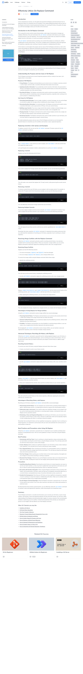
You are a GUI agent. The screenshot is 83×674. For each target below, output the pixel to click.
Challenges (17, 2)
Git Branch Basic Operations (26, 510)
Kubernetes (77, 47)
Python (76, 68)
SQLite (72, 68)
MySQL (72, 64)
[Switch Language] (66, 2)
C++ (72, 72)
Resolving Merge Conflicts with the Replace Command (7, 35)
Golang (72, 70)
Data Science (73, 76)
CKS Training (73, 53)
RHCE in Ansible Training (75, 55)
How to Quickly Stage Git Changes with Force (30, 518)
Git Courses (44, 534)
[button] (66, 2)
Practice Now (35, 14)
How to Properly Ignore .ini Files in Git (29, 524)
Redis (72, 66)
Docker (72, 47)
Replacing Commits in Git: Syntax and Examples (7, 31)
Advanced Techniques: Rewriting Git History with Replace (7, 39)
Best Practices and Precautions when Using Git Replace (8, 43)
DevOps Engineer (74, 33)
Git (31, 6)
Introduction (4, 22)
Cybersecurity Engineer (75, 35)
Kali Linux (78, 37)
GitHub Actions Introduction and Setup (29, 516)
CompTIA (73, 62)
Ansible (78, 53)
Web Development (74, 74)
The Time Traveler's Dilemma (27, 512)
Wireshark (73, 59)
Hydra (77, 59)
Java (76, 70)
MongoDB (76, 66)
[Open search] (63, 2)
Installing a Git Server (25, 508)
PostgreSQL (77, 64)
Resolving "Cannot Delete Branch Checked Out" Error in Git (33, 514)
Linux (72, 29)
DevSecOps (73, 37)
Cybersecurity (73, 31)
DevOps (76, 29)
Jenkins (72, 57)
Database (77, 62)
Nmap (76, 57)
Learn (11, 2)
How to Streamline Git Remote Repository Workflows (32, 526)
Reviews (23, 2)
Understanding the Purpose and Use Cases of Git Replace (8, 28)
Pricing (28, 2)
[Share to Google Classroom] (76, 22)
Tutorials (26, 6)
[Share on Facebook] (73, 22)
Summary (4, 45)
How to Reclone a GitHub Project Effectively (30, 520)
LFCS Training (73, 45)
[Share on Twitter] (71, 22)
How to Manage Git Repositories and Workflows (31, 522)
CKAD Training (73, 51)
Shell (78, 45)
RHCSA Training (74, 41)
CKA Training (73, 49)
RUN (61, 63)
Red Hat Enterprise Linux (75, 39)
